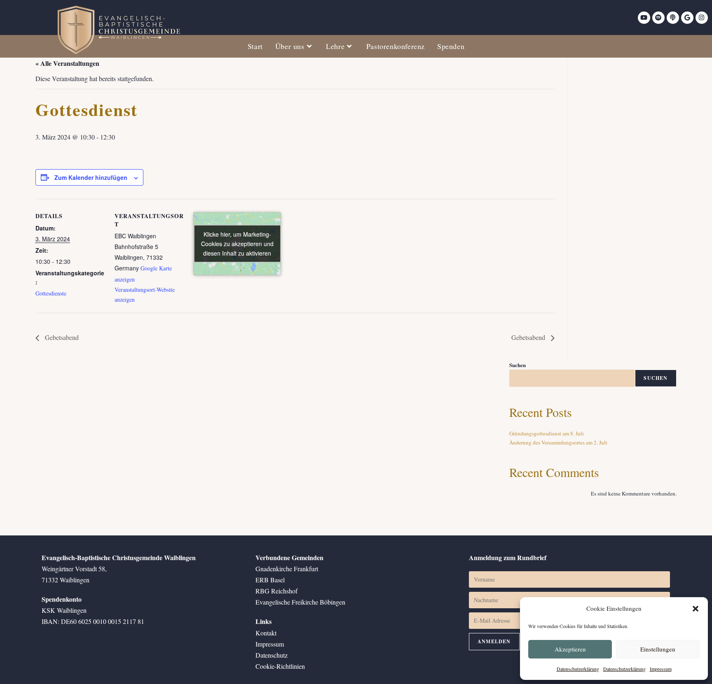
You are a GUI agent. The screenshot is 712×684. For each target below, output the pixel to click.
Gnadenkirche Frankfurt (286, 568)
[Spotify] (658, 18)
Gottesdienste (50, 293)
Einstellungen (657, 649)
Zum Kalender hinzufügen (90, 177)
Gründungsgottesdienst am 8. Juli (546, 433)
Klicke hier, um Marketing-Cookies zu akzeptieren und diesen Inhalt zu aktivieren (237, 243)
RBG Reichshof (276, 590)
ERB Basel (270, 579)
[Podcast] (673, 18)
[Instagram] (702, 18)
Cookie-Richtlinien (280, 666)
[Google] (687, 18)
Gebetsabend (61, 337)
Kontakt (265, 632)
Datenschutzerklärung (578, 668)
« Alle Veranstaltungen (67, 63)
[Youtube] (644, 18)
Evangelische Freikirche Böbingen (300, 602)
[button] (695, 609)
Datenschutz (271, 655)
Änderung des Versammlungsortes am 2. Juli (558, 442)
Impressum (661, 668)
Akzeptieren (570, 649)
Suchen (517, 365)
